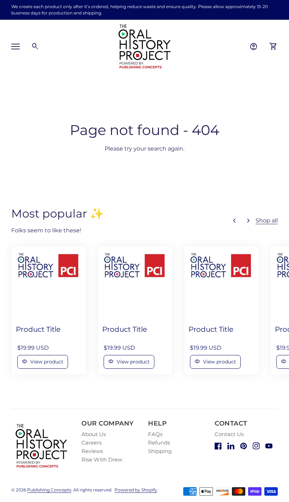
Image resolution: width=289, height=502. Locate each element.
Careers (91, 442)
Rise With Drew (101, 459)
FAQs (155, 434)
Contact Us (229, 434)
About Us (93, 434)
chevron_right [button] (248, 220)
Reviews (92, 451)
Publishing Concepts (49, 489)
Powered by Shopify (136, 489)
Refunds (159, 442)
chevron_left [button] (234, 220)
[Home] (144, 46)
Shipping (160, 451)
